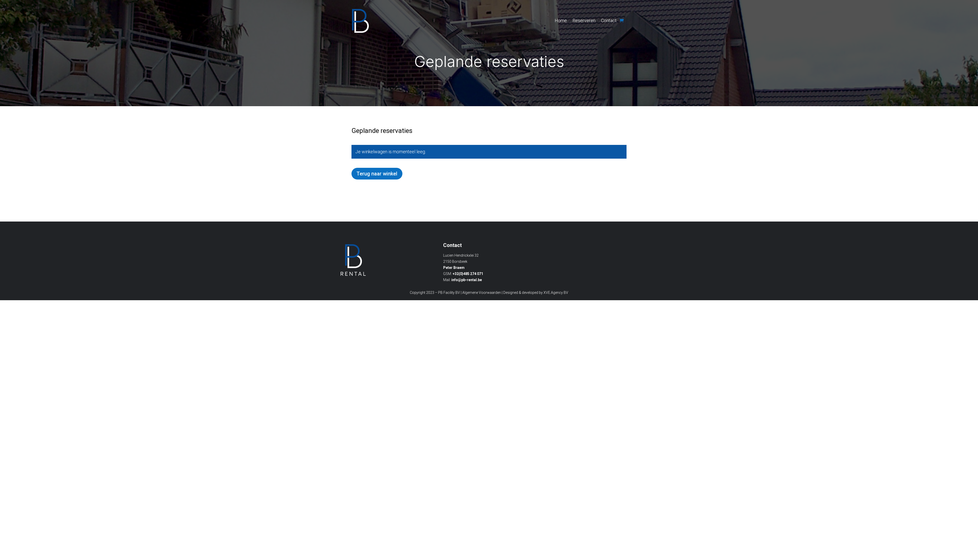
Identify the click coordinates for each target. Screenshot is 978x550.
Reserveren (584, 20)
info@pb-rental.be (466, 280)
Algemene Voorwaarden (481, 293)
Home (561, 20)
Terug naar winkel (377, 174)
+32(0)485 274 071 (468, 274)
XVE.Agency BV (556, 293)
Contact (609, 20)
